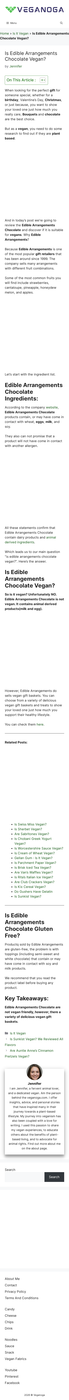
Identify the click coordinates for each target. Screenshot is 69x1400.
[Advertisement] (34, 181)
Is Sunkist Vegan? (27, 896)
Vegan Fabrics (15, 1359)
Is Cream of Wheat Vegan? (34, 853)
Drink (9, 1328)
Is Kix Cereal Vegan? (30, 887)
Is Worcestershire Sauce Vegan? (38, 848)
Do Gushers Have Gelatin (33, 892)
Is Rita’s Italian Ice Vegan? (33, 877)
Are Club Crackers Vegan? (34, 882)
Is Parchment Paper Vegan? (35, 863)
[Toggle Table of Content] (41, 80)
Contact (11, 1285)
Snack (9, 1352)
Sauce (9, 1346)
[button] (61, 23)
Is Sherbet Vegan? (28, 829)
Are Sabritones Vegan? (31, 834)
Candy (10, 1309)
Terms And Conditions (21, 1298)
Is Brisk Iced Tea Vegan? (32, 867)
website (52, 407)
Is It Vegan (21, 33)
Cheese (11, 1316)
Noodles (11, 1340)
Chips (9, 1322)
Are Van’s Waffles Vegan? (33, 872)
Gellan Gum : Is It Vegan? (33, 858)
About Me (12, 1279)
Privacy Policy (15, 1292)
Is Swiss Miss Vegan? (30, 824)
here (40, 724)
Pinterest (11, 1376)
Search (10, 1170)
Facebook (12, 1383)
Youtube (11, 1370)
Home (4, 33)
